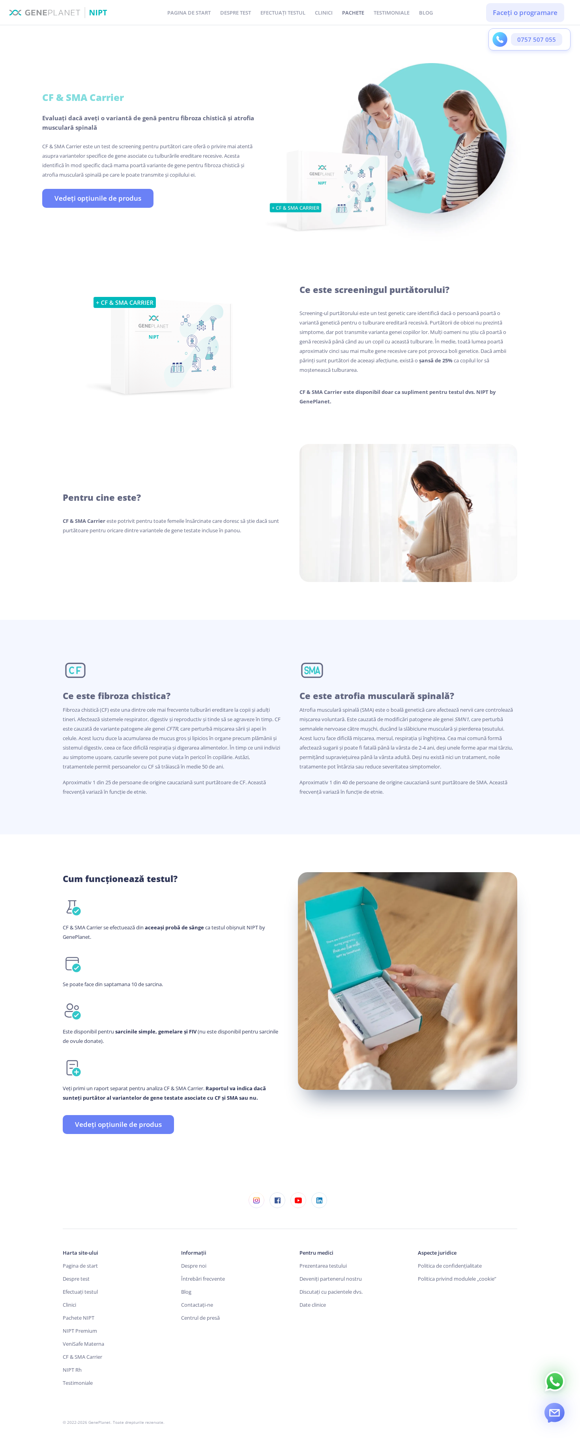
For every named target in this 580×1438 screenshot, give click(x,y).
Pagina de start (80, 1265)
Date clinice (312, 1304)
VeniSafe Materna (83, 1343)
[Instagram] (256, 1200)
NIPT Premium (80, 1330)
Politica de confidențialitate (450, 1265)
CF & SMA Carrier (82, 1356)
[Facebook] (277, 1200)
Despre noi (193, 1265)
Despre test (76, 1278)
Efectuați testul (80, 1291)
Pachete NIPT (78, 1317)
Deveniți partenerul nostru (330, 1278)
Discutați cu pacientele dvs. (331, 1291)
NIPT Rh (72, 1369)
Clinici (69, 1304)
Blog (186, 1291)
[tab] (353, 12)
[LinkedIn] (319, 1200)
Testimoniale (78, 1382)
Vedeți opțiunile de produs (97, 198)
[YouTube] (298, 1200)
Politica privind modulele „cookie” (457, 1278)
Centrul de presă (200, 1317)
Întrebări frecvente (203, 1278)
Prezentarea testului (323, 1265)
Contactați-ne (197, 1304)
